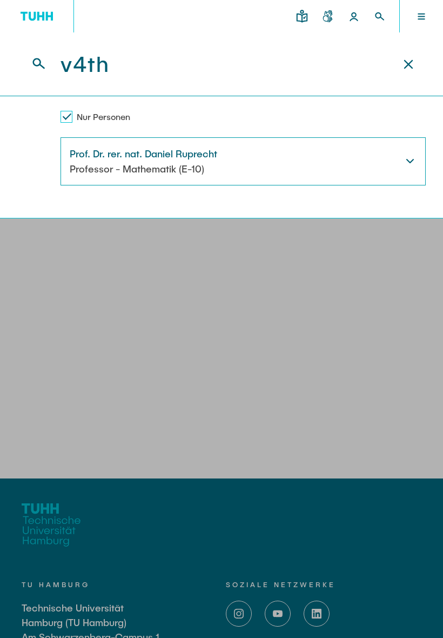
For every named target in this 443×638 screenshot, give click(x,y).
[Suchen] (32, 64)
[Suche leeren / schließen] (408, 64)
